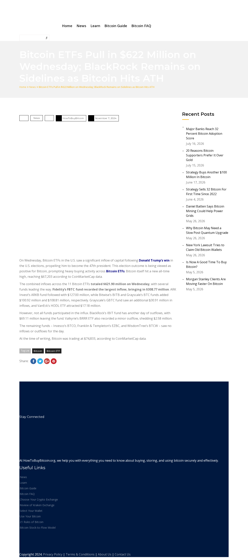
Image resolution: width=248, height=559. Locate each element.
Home (22, 87)
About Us (104, 554)
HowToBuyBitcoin (73, 118)
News (32, 87)
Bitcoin (38, 351)
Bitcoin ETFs (115, 271)
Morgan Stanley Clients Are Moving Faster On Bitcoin (206, 281)
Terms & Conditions (80, 554)
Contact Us (123, 554)
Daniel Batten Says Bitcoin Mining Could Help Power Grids (205, 211)
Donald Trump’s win (154, 260)
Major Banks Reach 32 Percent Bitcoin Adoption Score (204, 133)
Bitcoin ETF (53, 351)
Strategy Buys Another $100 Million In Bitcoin (206, 174)
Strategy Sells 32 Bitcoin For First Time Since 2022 (206, 191)
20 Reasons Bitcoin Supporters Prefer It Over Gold (204, 155)
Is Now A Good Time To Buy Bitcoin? (206, 264)
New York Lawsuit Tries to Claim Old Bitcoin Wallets (205, 247)
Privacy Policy (52, 554)
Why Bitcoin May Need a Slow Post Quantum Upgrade (207, 230)
